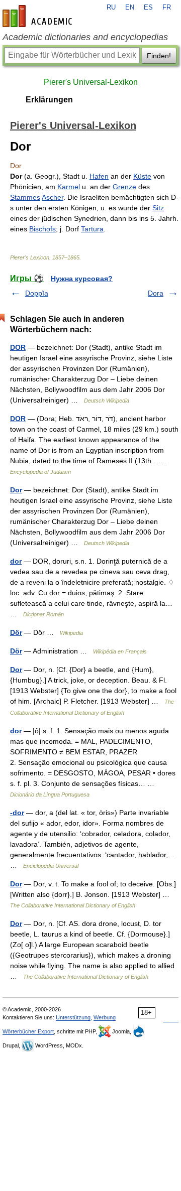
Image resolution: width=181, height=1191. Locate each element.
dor (16, 561)
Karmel (68, 187)
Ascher (52, 197)
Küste (142, 176)
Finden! (159, 56)
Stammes (25, 197)
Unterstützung (73, 1017)
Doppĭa (36, 293)
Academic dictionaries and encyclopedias (85, 37)
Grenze (124, 187)
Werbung (105, 1017)
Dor (16, 490)
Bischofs (42, 229)
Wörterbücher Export (28, 1031)
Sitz (158, 208)
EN (129, 7)
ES (148, 7)
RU (111, 7)
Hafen (99, 176)
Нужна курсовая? (82, 279)
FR (166, 7)
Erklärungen (49, 99)
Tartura (92, 229)
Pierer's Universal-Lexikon (91, 82)
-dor (17, 813)
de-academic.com (39, 16)
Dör (16, 632)
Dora (155, 293)
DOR (18, 347)
